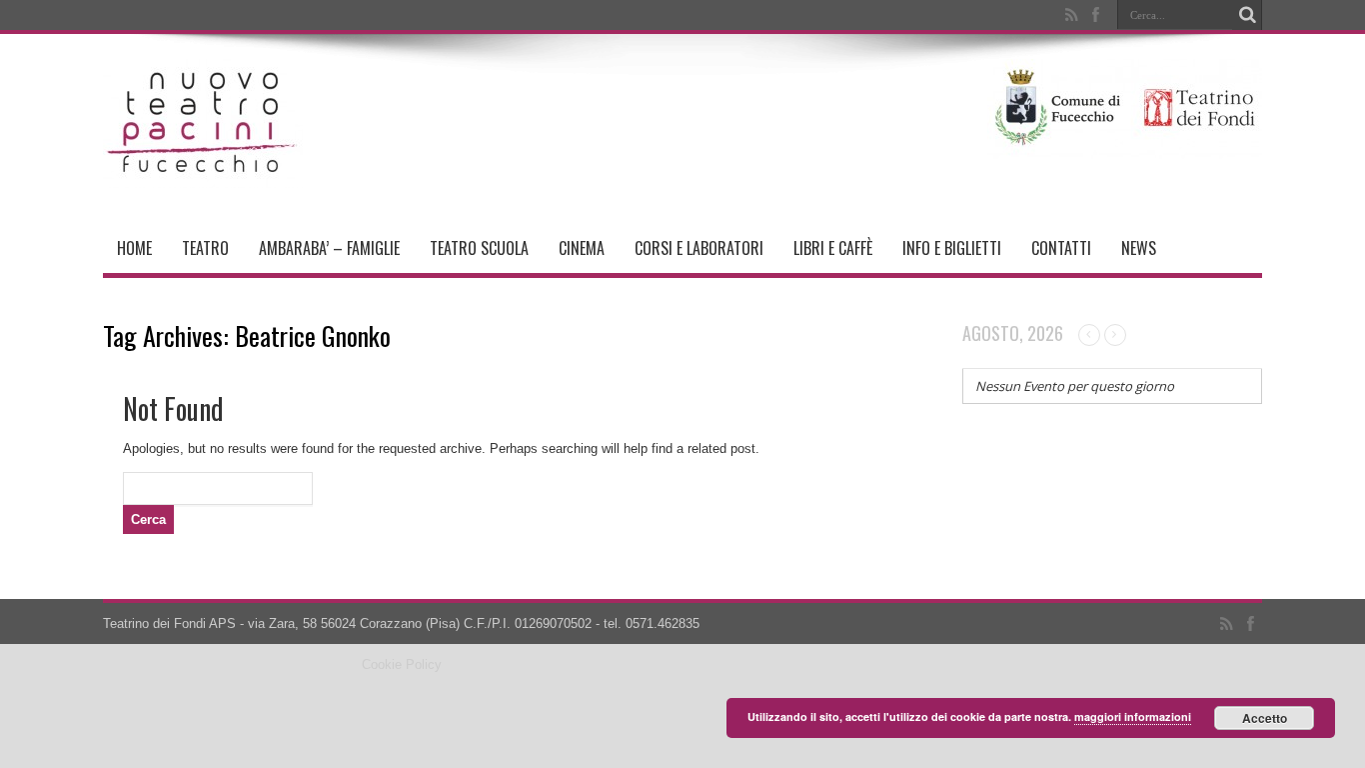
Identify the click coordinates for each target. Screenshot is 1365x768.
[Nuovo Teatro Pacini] (203, 173)
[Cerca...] (1247, 15)
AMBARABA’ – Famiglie (329, 248)
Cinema (582, 248)
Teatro (205, 248)
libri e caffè (832, 248)
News (1138, 248)
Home (134, 248)
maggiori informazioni (1132, 716)
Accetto (1264, 718)
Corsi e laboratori (699, 248)
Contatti (1061, 248)
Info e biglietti (951, 248)
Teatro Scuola (479, 248)
